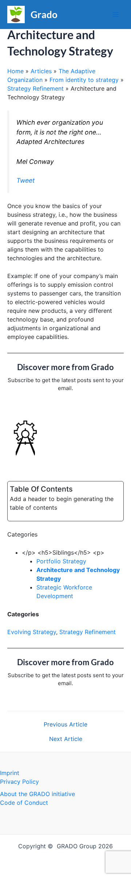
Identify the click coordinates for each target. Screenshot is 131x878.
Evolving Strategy (31, 631)
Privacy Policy (19, 781)
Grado (44, 14)
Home (15, 71)
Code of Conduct (24, 802)
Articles (41, 71)
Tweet (25, 180)
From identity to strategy (84, 79)
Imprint (9, 772)
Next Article (65, 739)
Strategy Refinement (35, 88)
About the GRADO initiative (37, 794)
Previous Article (65, 724)
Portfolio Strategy (61, 561)
